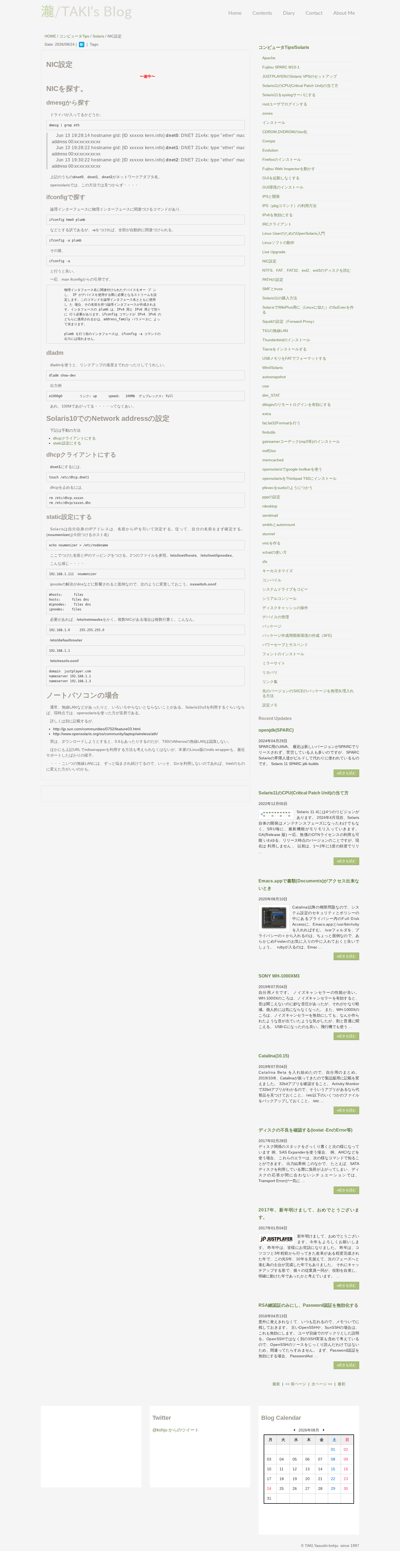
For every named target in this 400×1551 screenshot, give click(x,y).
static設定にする (67, 443)
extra (266, 414)
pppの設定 (271, 497)
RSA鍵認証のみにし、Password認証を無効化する (308, 1305)
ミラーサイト (273, 663)
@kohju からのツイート (175, 1430)
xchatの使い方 (274, 552)
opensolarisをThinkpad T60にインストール (299, 478)
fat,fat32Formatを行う (281, 423)
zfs (264, 561)
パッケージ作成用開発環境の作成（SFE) (297, 635)
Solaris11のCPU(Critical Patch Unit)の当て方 (300, 85)
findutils (268, 432)
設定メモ (270, 705)
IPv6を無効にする (277, 215)
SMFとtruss (272, 289)
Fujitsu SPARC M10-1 (281, 67)
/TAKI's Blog (86, 11)
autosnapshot (274, 377)
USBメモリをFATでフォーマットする (294, 358)
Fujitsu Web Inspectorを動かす (288, 169)
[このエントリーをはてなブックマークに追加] (81, 44)
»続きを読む (346, 773)
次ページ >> (322, 1384)
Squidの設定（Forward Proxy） (289, 321)
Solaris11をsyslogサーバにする (289, 95)
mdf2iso (269, 451)
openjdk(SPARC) (276, 730)
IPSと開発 (271, 196)
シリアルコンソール (279, 598)
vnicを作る (271, 543)
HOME (50, 36)
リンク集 (270, 681)
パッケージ (271, 626)
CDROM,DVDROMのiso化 (284, 132)
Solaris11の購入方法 (279, 298)
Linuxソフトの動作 (278, 242)
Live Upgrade (273, 252)
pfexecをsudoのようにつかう (287, 487)
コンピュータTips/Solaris (284, 47)
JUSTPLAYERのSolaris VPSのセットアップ (299, 76)
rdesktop (269, 506)
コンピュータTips (74, 36)
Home (235, 13)
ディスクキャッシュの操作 (285, 608)
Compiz (268, 141)
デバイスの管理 (275, 617)
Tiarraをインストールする (284, 349)
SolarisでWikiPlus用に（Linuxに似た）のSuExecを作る (308, 309)
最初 (341, 1384)
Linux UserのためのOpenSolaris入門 (293, 233)
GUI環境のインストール (282, 187)
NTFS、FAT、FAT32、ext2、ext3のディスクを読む (306, 270)
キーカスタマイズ (277, 571)
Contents (262, 13)
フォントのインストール (283, 654)
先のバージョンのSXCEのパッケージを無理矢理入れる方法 (308, 693)
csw (265, 386)
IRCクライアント (277, 224)
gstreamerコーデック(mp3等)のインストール (301, 441)
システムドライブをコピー (285, 589)
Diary (289, 13)
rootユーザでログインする (284, 104)
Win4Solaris (272, 367)
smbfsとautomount (278, 524)
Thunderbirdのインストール (286, 340)
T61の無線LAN (275, 330)
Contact (314, 13)
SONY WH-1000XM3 (279, 976)
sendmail (270, 515)
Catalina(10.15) (274, 1056)
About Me (344, 13)
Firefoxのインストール (281, 159)
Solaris (98, 36)
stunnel (268, 534)
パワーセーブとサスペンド (285, 645)
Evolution (270, 150)
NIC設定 (269, 261)
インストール (273, 122)
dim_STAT (271, 395)
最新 (276, 1384)
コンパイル (271, 580)
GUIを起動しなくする (281, 178)
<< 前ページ (295, 1384)
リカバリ (270, 672)
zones (267, 113)
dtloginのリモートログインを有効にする (296, 404)
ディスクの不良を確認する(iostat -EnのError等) (305, 1130)
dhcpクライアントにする (74, 438)
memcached (273, 460)
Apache (268, 58)
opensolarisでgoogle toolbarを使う (292, 469)
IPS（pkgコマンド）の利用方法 (289, 205)
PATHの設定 (272, 279)
